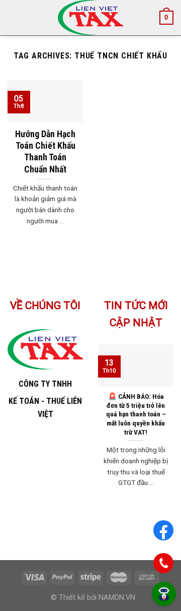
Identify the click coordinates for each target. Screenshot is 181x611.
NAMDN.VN (117, 597)
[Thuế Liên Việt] (91, 17)
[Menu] (14, 17)
